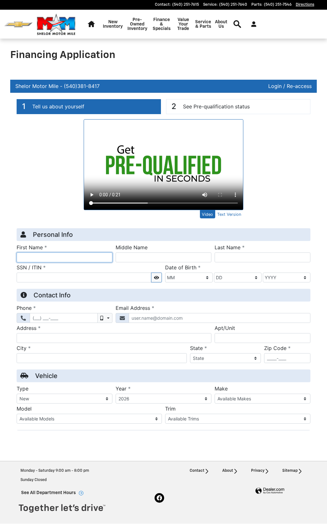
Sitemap (290, 471)
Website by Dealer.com (269, 491)
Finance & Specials (162, 24)
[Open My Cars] (252, 24)
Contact (197, 471)
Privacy (257, 471)
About (227, 471)
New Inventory (113, 24)
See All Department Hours (48, 493)
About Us (221, 24)
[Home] (18, 24)
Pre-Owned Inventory (137, 24)
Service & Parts (203, 24)
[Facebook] (159, 498)
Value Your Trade (183, 24)
